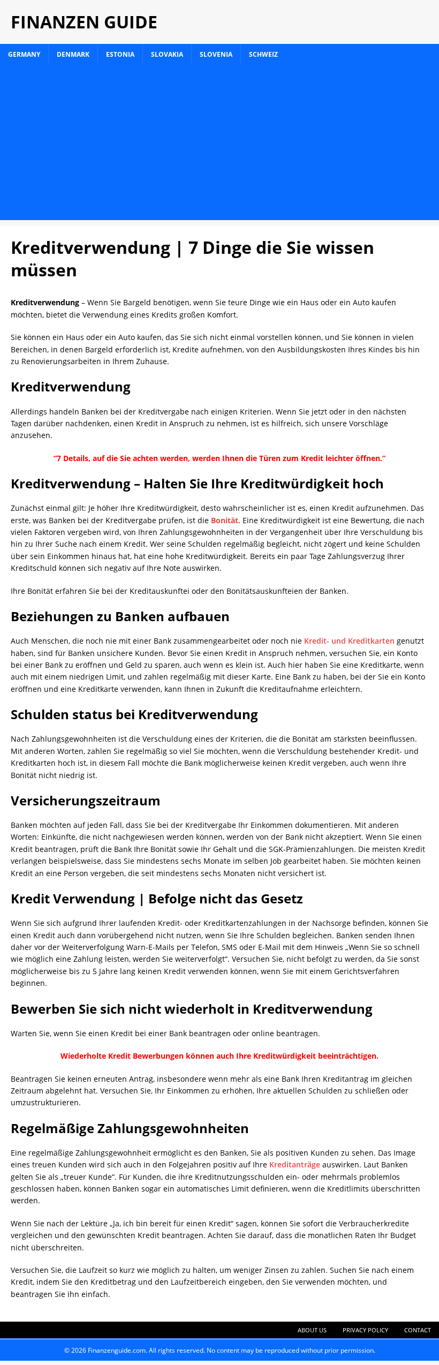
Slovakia (167, 54)
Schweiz (263, 54)
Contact (417, 1330)
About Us (312, 1330)
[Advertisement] (219, 145)
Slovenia (216, 54)
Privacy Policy (365, 1330)
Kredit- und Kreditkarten (349, 641)
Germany (24, 54)
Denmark (73, 54)
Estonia (120, 54)
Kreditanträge (294, 1164)
